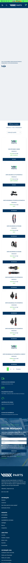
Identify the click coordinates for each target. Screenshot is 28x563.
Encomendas (4, 545)
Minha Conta (4, 540)
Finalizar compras (5, 537)
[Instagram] (6, 1)
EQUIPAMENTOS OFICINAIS (7, 520)
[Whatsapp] (8, 1)
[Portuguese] (19, 1)
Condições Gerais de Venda (7, 552)
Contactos (3, 502)
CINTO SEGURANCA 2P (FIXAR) (14, 226)
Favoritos (3, 542)
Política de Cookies (5, 557)
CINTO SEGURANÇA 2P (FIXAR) (14, 251)
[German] (17, 1)
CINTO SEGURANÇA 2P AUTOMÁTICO (14, 302)
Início (2, 61)
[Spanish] (21, 1)
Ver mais (14, 159)
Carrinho (3, 535)
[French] (15, 1)
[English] (13, 1)
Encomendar (14, 210)
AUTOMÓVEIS (4, 517)
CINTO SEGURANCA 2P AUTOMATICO (14, 277)
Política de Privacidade (6, 555)
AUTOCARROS (7, 61)
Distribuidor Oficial (5, 507)
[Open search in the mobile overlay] (6, 5)
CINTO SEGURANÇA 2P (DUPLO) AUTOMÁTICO (14, 200)
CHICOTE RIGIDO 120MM (14, 149)
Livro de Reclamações (6, 560)
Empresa (3, 500)
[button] (2, 5)
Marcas (3, 525)
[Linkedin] (4, 1)
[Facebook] (1, 1)
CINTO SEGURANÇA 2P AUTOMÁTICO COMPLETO (14, 354)
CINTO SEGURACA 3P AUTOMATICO (14, 174)
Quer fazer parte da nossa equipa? (9, 505)
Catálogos (3, 522)
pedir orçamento (14, 155)
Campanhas (4, 528)
